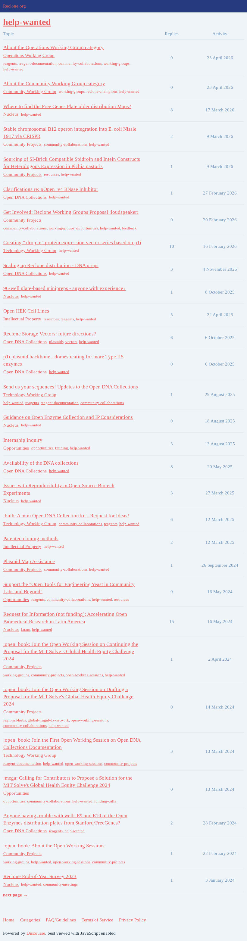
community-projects (47, 675)
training (61, 448)
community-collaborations (80, 63)
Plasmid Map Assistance (29, 561)
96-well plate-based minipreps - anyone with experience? (64, 288)
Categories (30, 920)
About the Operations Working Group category (53, 47)
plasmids (56, 341)
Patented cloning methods (30, 538)
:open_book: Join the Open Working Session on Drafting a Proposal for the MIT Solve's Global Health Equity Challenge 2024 (68, 697)
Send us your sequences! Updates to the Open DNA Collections (70, 387)
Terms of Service (97, 920)
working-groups (117, 63)
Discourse (36, 933)
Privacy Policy (132, 920)
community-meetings (60, 884)
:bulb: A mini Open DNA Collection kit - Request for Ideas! (66, 516)
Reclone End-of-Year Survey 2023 (40, 876)
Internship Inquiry (22, 440)
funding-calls (105, 801)
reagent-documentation (38, 63)
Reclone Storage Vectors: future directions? (49, 334)
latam (25, 629)
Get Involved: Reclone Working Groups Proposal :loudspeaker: (71, 212)
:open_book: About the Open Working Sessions (54, 846)
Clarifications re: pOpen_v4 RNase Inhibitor (50, 189)
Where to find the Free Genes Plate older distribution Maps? (67, 106)
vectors (71, 341)
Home (8, 920)
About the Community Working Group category (54, 83)
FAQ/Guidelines (61, 920)
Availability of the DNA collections (41, 463)
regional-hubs (14, 720)
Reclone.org (14, 6)
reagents (10, 63)
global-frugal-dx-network (48, 720)
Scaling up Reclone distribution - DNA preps (50, 265)
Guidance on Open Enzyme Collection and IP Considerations (68, 417)
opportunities (87, 228)
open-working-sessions (84, 675)
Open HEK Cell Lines (26, 311)
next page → (15, 895)
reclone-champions (101, 91)
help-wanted (13, 69)
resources (51, 174)
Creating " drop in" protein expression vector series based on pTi (72, 242)
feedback (129, 228)
